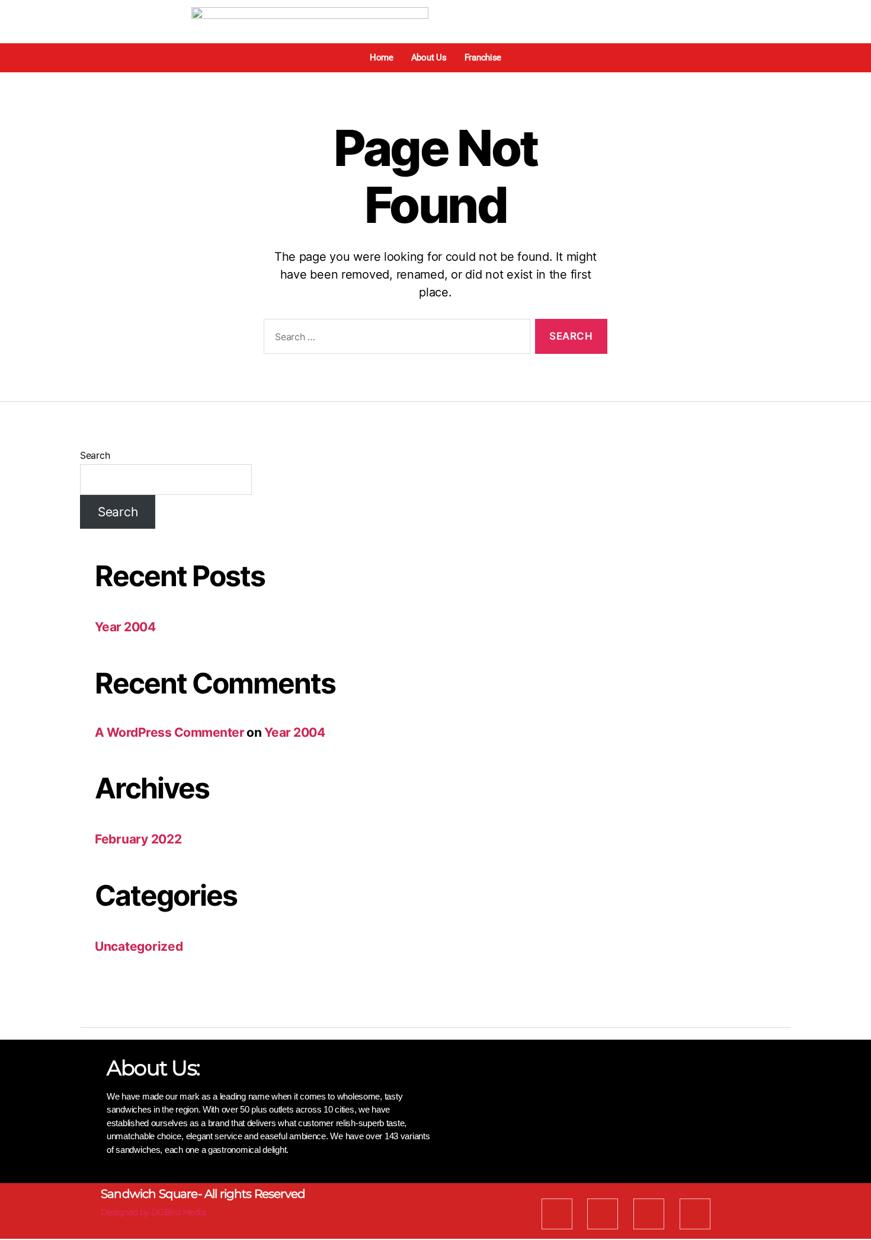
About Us (429, 57)
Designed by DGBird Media (153, 1212)
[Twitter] (602, 1214)
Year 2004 (125, 626)
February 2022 (138, 839)
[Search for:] (394, 339)
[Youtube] (648, 1214)
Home (381, 57)
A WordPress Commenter (169, 732)
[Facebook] (557, 1214)
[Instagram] (695, 1214)
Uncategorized (139, 946)
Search (95, 455)
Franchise (483, 57)
